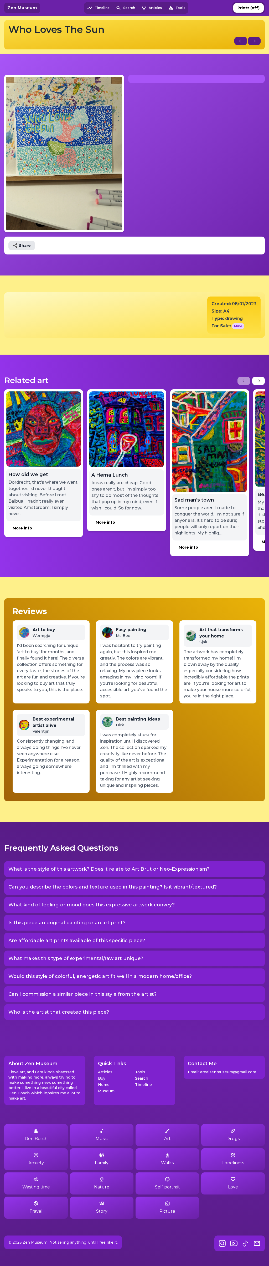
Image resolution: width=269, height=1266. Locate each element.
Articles (105, 1072)
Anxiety (36, 1162)
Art (167, 1138)
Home (104, 1084)
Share (25, 245)
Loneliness (233, 1162)
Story (101, 1211)
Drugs (233, 1138)
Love (233, 1187)
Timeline (143, 1084)
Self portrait (167, 1187)
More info (22, 528)
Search (141, 1078)
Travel (36, 1211)
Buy (101, 1078)
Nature (101, 1187)
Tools (140, 1072)
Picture (167, 1211)
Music (102, 1138)
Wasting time (36, 1187)
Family (101, 1162)
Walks (167, 1162)
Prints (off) (248, 8)
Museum (106, 1091)
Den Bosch (36, 1138)
